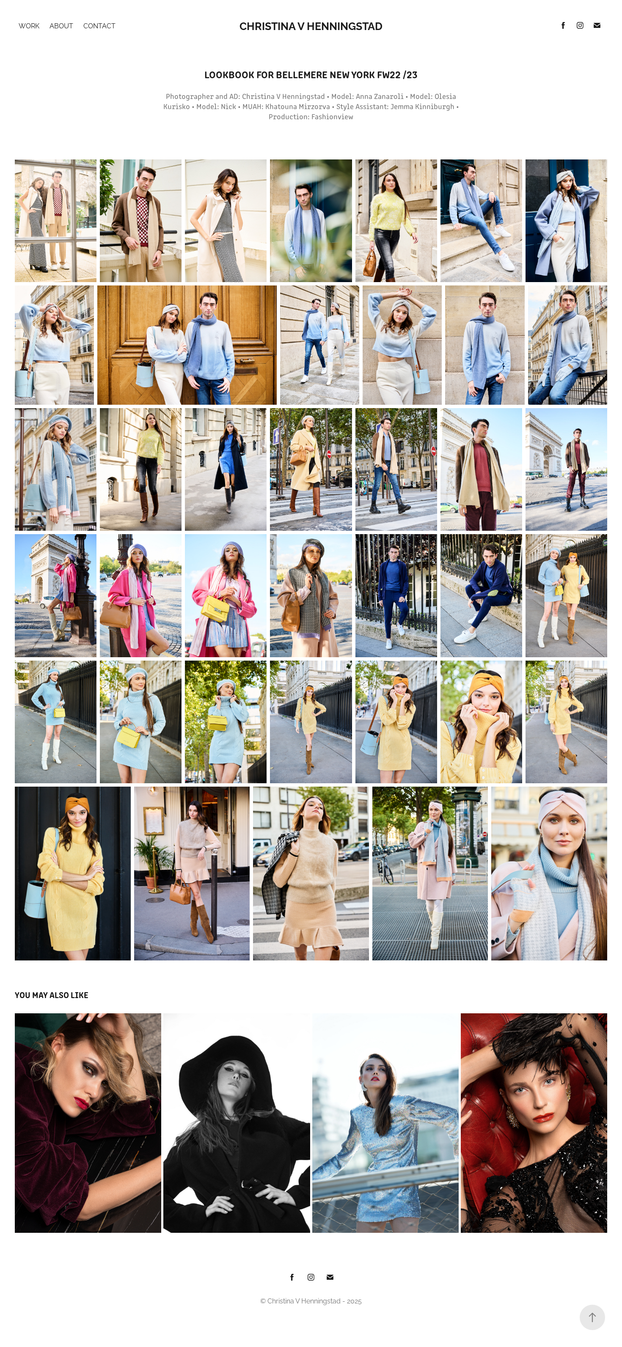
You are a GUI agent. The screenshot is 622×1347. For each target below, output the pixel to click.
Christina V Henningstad (311, 25)
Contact (99, 25)
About (61, 25)
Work (29, 25)
